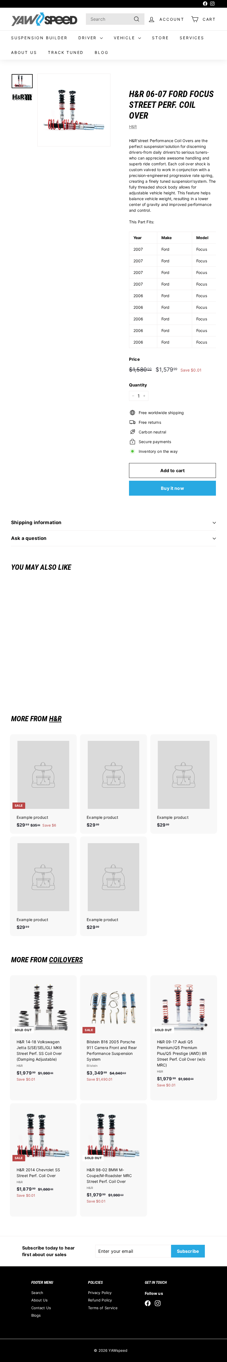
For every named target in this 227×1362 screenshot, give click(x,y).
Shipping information (36, 522)
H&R (133, 126)
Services (192, 37)
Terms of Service (103, 1308)
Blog (101, 52)
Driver (88, 37)
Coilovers (66, 959)
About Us (24, 52)
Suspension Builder (39, 37)
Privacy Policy (100, 1292)
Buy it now (172, 488)
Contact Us (41, 1308)
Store (160, 37)
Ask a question (29, 538)
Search (37, 1292)
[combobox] (115, 19)
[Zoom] (74, 110)
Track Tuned (66, 52)
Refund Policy (100, 1300)
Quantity (138, 385)
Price (134, 359)
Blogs (36, 1315)
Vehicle (125, 37)
